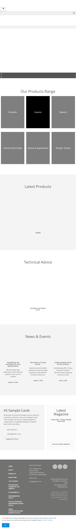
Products (12, 474)
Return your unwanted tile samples (14, 486)
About (11, 470)
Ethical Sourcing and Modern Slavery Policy (16, 503)
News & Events (38, 336)
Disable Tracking (47, 520)
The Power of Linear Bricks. (38, 363)
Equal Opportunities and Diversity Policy (16, 511)
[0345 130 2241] (5, 430)
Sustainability (14, 492)
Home (10, 466)
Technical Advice (38, 262)
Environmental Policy (14, 497)
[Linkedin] (65, 466)
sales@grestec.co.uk (14, 434)
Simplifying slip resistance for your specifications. (13, 364)
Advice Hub (13, 477)
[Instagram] (60, 466)
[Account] (74, 4)
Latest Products (38, 186)
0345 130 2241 (12, 430)
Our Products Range (38, 91)
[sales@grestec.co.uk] (5, 434)
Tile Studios (13, 481)
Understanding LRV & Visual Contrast (63, 363)
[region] (38, 55)
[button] (38, 27)
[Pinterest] (55, 466)
